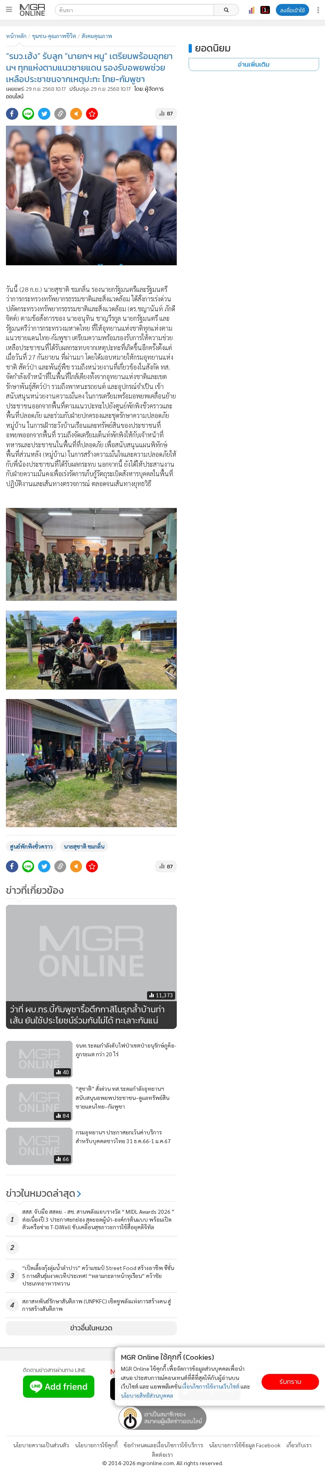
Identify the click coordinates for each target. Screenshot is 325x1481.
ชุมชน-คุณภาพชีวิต (54, 35)
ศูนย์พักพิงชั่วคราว (31, 846)
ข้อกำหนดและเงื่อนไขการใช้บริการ (163, 1444)
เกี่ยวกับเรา (299, 1444)
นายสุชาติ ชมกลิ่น (84, 846)
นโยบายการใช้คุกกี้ (96, 1444)
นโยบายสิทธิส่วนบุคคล (147, 1395)
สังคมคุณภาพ (97, 35)
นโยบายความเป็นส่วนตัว (41, 1444)
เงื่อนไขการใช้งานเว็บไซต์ (210, 1386)
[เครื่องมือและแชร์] (319, 10)
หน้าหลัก (16, 35)
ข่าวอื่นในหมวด (91, 1328)
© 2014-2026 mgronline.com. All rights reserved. (162, 1462)
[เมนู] (9, 9)
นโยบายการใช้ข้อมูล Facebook (245, 1444)
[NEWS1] (265, 10)
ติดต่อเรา (162, 1454)
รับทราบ (290, 1382)
